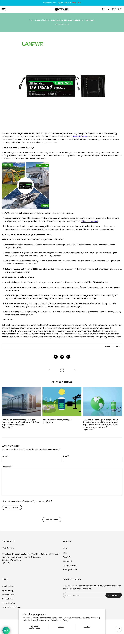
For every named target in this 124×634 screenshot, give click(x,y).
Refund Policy (7, 590)
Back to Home (52, 519)
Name (5, 456)
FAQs (65, 548)
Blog (64, 552)
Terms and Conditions (11, 607)
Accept (61, 627)
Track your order (70, 569)
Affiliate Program (70, 565)
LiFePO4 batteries (79, 136)
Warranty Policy (8, 603)
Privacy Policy (7, 599)
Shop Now (76, 2)
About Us (66, 557)
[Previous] (5, 409)
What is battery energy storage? (57, 420)
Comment (7, 466)
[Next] (118, 409)
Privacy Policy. (62, 620)
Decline (87, 627)
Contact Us (68, 561)
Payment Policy (8, 594)
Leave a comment (112, 346)
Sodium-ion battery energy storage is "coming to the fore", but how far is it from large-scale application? (20, 422)
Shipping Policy (8, 586)
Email (66, 456)
